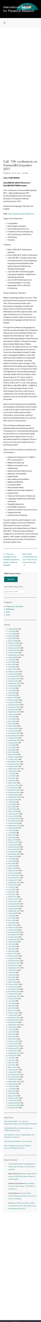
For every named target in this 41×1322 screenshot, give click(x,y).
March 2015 (12, 954)
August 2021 (12, 771)
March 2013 (12, 1010)
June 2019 (12, 833)
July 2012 (11, 1029)
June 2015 (12, 946)
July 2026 (11, 631)
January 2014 (13, 987)
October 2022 (13, 738)
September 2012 (14, 1025)
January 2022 (13, 759)
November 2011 (14, 1048)
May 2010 (12, 1091)
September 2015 (14, 939)
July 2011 (11, 1058)
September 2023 (14, 712)
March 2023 (12, 726)
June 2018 (12, 861)
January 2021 (13, 788)
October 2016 (13, 909)
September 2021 (14, 769)
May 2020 (12, 807)
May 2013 (11, 1006)
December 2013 (14, 989)
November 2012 (14, 1020)
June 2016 (12, 918)
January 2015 (13, 958)
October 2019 (13, 823)
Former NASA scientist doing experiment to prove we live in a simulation (22, 1196)
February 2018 (13, 871)
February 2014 (13, 984)
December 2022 (14, 733)
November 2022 (14, 736)
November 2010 (14, 1077)
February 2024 (13, 700)
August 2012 (12, 1027)
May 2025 (12, 664)
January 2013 (13, 1015)
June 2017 (12, 890)
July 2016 (11, 916)
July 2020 (11, 802)
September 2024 (14, 683)
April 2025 (12, 667)
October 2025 (13, 653)
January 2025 (13, 674)
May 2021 (11, 778)
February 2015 (13, 956)
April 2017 (11, 894)
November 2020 (14, 792)
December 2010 (14, 1074)
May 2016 (11, 920)
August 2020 (13, 800)
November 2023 (14, 707)
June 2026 (12, 634)
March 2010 (12, 1096)
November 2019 (14, 821)
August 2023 (13, 714)
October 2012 (13, 1022)
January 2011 (13, 1072)
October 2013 (13, 994)
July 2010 (11, 1086)
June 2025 (12, 662)
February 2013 (13, 1013)
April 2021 (11, 781)
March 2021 (12, 783)
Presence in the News (14, 606)
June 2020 (12, 804)
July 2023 (11, 717)
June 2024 (12, 690)
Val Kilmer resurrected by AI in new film (18, 1141)
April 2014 (12, 980)
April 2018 (11, 866)
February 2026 (13, 643)
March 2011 (12, 1067)
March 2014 (12, 982)
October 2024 (13, 681)
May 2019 (11, 835)
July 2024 (11, 688)
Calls (26, 173)
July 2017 (11, 887)
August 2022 (13, 743)
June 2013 (12, 1003)
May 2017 (11, 892)
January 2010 (13, 1100)
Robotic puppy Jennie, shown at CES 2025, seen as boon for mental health (22, 1176)
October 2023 (13, 709)
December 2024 (14, 676)
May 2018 (11, 863)
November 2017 (14, 878)
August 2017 (12, 885)
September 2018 (14, 854)
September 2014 (14, 968)
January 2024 (13, 702)
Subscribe (10, 579)
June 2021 (12, 776)
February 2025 (13, 672)
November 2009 (14, 1105)
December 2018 (14, 847)
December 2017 (14, 875)
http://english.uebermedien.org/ (21, 214)
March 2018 (12, 868)
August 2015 (12, 942)
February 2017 (13, 899)
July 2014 (11, 972)
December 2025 (14, 648)
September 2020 (14, 797)
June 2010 (12, 1089)
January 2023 (13, 731)
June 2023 (12, 719)
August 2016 (12, 913)
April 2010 (12, 1093)
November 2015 (14, 935)
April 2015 (11, 951)
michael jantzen (14, 1164)
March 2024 (12, 698)
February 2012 (13, 1041)
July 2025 (11, 660)
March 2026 (12, 641)
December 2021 (14, 762)
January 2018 (13, 873)
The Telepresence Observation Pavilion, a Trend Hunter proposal (21, 1166)
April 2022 (12, 752)
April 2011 (11, 1065)
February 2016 (13, 927)
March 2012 (12, 1039)
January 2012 (13, 1044)
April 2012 (11, 1036)
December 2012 (14, 1018)
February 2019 (13, 842)
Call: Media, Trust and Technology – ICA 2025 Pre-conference (22, 1186)
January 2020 (13, 816)
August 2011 (12, 1055)
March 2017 (12, 897)
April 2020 (12, 809)
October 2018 (13, 852)
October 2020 (13, 795)
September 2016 (14, 911)
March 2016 (12, 925)
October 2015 (13, 937)
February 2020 (13, 814)
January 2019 (13, 845)
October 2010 (13, 1079)
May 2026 (12, 636)
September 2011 (14, 1053)
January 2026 (13, 645)
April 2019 (12, 837)
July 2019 (11, 830)
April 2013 (11, 1008)
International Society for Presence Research (18, 9)
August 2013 (12, 999)
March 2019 (12, 840)
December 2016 (14, 904)
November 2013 (14, 991)
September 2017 (14, 882)
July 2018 (11, 859)
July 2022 (11, 745)
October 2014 (13, 965)
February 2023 (13, 728)
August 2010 (13, 1084)
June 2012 (12, 1032)
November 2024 (14, 679)
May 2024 (12, 693)
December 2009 (14, 1103)
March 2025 (12, 669)
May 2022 (12, 750)
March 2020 (12, 811)
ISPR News (10, 609)
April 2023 (12, 724)
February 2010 (13, 1098)
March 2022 (12, 754)
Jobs (8, 615)
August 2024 (13, 686)
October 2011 (13, 1051)
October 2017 (13, 880)
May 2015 (11, 949)
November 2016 (14, 906)
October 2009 (13, 1108)
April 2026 (12, 638)
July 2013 (11, 1001)
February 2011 (13, 1070)
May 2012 (11, 1034)
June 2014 (12, 975)
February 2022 (13, 757)
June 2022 (12, 747)
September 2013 (14, 996)
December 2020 (14, 790)
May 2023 (12, 721)
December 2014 (14, 961)
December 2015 (14, 932)
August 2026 (13, 629)
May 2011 (11, 1063)
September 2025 (14, 655)
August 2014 (12, 970)
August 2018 (12, 856)
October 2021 (13, 766)
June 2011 (11, 1060)
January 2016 (13, 930)
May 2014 (11, 977)
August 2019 (12, 828)
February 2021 (13, 785)
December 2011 (14, 1046)
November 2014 (14, 963)
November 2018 (14, 849)
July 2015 (11, 944)
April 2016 (12, 923)
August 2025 (13, 657)
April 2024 (12, 695)
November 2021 (14, 764)
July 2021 (11, 773)
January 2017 (13, 901)
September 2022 (14, 740)
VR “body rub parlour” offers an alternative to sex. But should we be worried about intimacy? (22, 1205)
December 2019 (14, 818)
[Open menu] (4, 23)
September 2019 (14, 826)
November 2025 (14, 650)
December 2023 (14, 705)
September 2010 (14, 1082)
